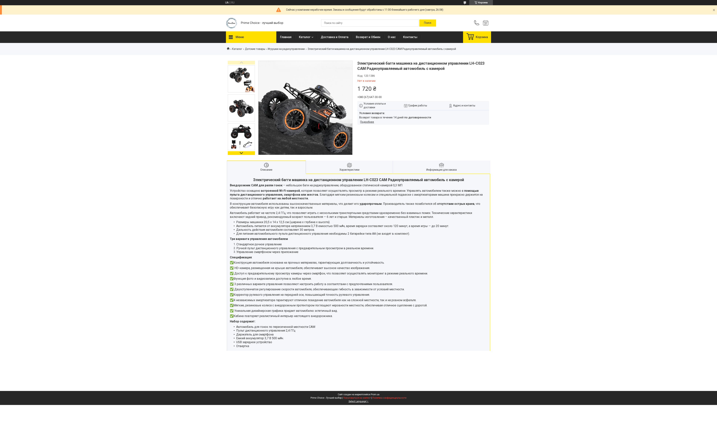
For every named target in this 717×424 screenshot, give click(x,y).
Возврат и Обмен (368, 37)
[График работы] (485, 23)
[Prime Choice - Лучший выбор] (231, 23)
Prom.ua (375, 394)
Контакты (410, 37)
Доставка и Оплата (334, 37)
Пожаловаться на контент (357, 398)
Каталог (305, 37)
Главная (285, 37)
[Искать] (427, 23)
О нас (392, 37)
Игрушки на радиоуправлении (286, 48)
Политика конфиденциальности (389, 398)
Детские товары (255, 48)
